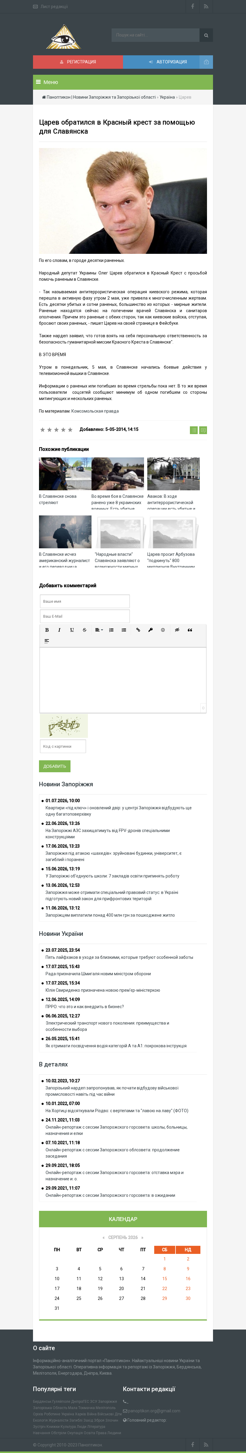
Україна (67, 1414)
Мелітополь (106, 1408)
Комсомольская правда (95, 411)
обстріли (58, 1433)
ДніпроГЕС (80, 1401)
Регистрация (81, 61)
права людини (108, 1433)
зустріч (39, 1427)
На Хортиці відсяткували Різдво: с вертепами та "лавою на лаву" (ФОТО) (117, 1110)
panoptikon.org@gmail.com (154, 1410)
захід (88, 1420)
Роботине (52, 1414)
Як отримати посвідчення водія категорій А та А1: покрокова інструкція (116, 1045)
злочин (111, 1420)
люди (81, 1427)
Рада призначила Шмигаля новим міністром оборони (98, 973)
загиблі (75, 1420)
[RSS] (206, 6)
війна (92, 1414)
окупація (75, 1433)
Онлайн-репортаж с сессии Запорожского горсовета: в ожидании (110, 1195)
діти (118, 1414)
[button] (46, 630)
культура (68, 1427)
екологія (40, 1420)
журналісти (58, 1420)
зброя (99, 1420)
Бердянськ (42, 1401)
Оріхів (38, 1414)
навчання (41, 1433)
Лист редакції (54, 6)
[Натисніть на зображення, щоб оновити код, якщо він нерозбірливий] (64, 725)
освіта (89, 1433)
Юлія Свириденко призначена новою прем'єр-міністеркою (103, 990)
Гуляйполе (61, 1401)
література (96, 1427)
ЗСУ (93, 1401)
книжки (53, 1427)
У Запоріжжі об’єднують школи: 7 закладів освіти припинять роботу (112, 876)
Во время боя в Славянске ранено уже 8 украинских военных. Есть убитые (118, 502)
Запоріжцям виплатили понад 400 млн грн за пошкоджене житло (110, 915)
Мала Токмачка (81, 1408)
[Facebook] (193, 6)
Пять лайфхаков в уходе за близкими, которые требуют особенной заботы (119, 957)
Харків (80, 1414)
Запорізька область (50, 1408)
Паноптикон (90, 1445)
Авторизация (171, 61)
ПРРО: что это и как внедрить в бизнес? (85, 1006)
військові (106, 1414)
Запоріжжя (107, 1401)
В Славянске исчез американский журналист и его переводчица (64, 560)
